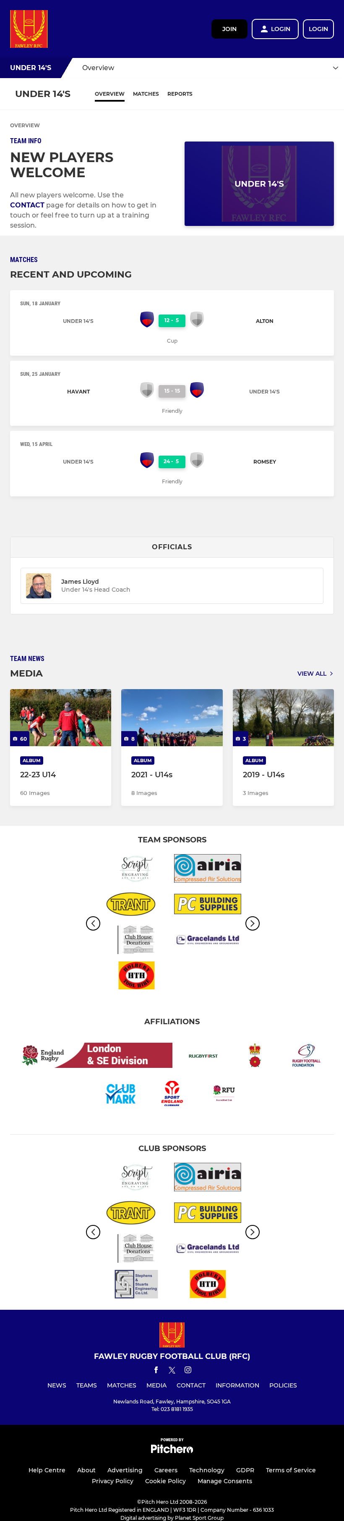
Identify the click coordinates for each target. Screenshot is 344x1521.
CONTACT (27, 205)
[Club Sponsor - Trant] (136, 905)
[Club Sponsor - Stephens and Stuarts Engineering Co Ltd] (136, 1285)
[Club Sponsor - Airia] (207, 870)
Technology (206, 1470)
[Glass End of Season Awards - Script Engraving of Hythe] (136, 870)
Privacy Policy (112, 1481)
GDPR (245, 1470)
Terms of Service (291, 1470)
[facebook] (156, 1371)
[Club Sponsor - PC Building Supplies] (207, 905)
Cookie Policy (165, 1481)
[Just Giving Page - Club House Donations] (136, 941)
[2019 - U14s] (283, 717)
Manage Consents (225, 1481)
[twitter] (172, 1371)
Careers (165, 1470)
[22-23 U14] (60, 717)
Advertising (125, 1470)
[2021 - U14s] (171, 717)
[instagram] (188, 1371)
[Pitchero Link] (172, 1451)
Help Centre (47, 1470)
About (86, 1470)
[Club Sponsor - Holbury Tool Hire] (136, 977)
